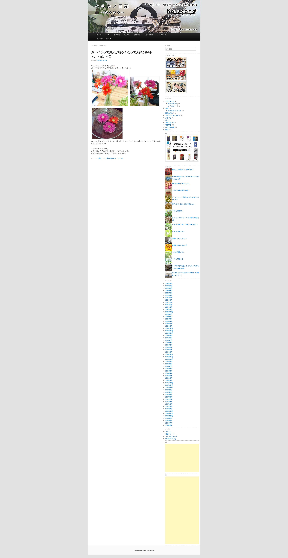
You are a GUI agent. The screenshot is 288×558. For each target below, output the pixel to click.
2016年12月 (169, 411)
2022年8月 (168, 283)
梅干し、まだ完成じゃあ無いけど (182, 170)
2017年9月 (168, 390)
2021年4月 (168, 307)
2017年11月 (169, 385)
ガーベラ (120, 158)
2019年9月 (168, 335)
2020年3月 (168, 324)
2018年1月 (168, 380)
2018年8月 (168, 364)
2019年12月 (169, 328)
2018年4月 (168, 373)
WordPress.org (170, 439)
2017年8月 (168, 392)
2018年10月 (169, 359)
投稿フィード (169, 434)
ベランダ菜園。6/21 (178, 231)
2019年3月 (168, 347)
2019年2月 (168, 350)
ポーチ (167, 120)
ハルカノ (108, 35)
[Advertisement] (182, 458)
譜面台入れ (169, 113)
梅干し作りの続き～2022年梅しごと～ (184, 204)
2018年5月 (168, 371)
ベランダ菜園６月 (177, 259)
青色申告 (168, 125)
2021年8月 (168, 300)
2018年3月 (168, 376)
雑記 (100, 158)
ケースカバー (172, 103)
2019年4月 (168, 345)
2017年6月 (168, 397)
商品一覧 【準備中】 (104, 39)
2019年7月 (168, 340)
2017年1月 (168, 409)
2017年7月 (168, 394)
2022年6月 (168, 288)
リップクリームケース (172, 115)
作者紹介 (117, 35)
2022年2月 (168, 293)
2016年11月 (169, 413)
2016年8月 (168, 420)
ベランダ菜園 (169, 127)
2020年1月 (168, 326)
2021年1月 (168, 309)
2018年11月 (169, 357)
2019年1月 (168, 352)
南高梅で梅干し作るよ (179, 245)
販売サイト (138, 35)
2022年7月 (168, 286)
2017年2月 (168, 406)
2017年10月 (169, 387)
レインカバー (172, 106)
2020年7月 (168, 316)
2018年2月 (168, 378)
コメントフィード (171, 436)
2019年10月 (169, 333)
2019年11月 (169, 331)
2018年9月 (168, 361)
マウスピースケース (174, 111)
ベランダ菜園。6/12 (178, 252)
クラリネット (169, 101)
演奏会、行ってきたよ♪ (179, 238)
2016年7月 (168, 423)
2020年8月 (168, 314)
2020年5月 (168, 319)
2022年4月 (168, 290)
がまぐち (168, 118)
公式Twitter (149, 35)
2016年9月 (168, 418)
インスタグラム (161, 35)
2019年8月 (168, 338)
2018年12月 (169, 354)
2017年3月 (168, 404)
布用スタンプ (169, 122)
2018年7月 (168, 366)
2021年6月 (168, 305)
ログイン (168, 432)
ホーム (99, 35)
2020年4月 (168, 321)
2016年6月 (168, 425)
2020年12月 (169, 312)
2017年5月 (168, 399)
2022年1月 (168, 295)
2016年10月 (169, 416)
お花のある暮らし (111, 158)
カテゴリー (127, 35)
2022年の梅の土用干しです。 (181, 183)
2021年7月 (168, 302)
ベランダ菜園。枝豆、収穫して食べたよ (184, 225)
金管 (166, 108)
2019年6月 (168, 342)
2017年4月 (168, 402)
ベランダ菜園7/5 (177, 211)
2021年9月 (168, 298)
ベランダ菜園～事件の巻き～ (181, 190)
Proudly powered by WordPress (144, 550)
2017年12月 (169, 383)
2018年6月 (168, 368)
